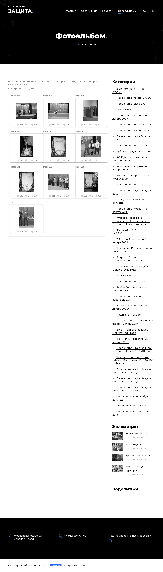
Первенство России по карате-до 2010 (129, 298)
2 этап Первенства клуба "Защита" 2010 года (130, 331)
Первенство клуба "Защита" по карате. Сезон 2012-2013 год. (132, 349)
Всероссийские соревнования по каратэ (128, 259)
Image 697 (15, 96)
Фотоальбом (26, 81)
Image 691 (15, 167)
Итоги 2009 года (127, 275)
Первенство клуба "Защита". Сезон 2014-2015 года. (132, 380)
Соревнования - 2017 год (132, 405)
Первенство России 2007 (132, 130)
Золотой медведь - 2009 (131, 184)
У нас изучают (134, 444)
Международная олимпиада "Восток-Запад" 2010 (132, 322)
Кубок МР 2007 (125, 109)
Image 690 (47, 167)
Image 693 (47, 131)
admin (28, 113)
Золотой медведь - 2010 (131, 281)
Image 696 (47, 96)
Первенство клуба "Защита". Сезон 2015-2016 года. (132, 389)
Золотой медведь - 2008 (131, 145)
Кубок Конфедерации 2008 (133, 151)
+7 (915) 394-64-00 (75, 535)
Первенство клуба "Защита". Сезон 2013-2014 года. (132, 371)
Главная (71, 44)
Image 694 (15, 131)
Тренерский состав (138, 455)
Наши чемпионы (136, 433)
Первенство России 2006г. (133, 97)
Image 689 (79, 167)
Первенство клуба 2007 (131, 103)
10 (12, 202)
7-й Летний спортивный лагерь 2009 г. (129, 241)
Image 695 (79, 96)
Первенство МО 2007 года (133, 124)
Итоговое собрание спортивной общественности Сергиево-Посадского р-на (131, 221)
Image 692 (79, 131)
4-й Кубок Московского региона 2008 (129, 159)
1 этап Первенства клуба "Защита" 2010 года (130, 268)
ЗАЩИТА (20, 11)
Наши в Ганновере (128, 314)
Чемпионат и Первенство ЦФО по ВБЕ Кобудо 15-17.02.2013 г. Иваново (133, 360)
